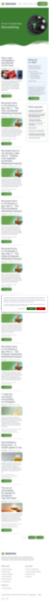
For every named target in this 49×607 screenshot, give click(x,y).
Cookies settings (21, 308)
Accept (31, 308)
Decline (40, 308)
